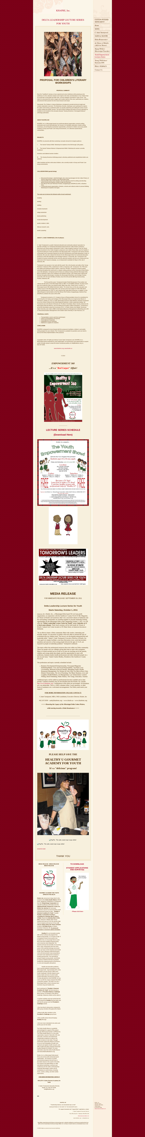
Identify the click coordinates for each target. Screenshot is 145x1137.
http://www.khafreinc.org (45, 683)
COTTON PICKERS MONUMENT (102, 20)
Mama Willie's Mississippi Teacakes (102, 50)
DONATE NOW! (41, 849)
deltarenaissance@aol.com (83, 1115)
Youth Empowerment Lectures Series (102, 55)
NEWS (97, 29)
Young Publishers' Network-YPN (101, 61)
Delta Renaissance (101, 39)
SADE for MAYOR (101, 36)
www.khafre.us (68, 348)
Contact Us (98, 70)
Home (97, 25)
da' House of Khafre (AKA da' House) (102, 44)
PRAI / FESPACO (101, 66)
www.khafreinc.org (59, 348)
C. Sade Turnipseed (101, 32)
